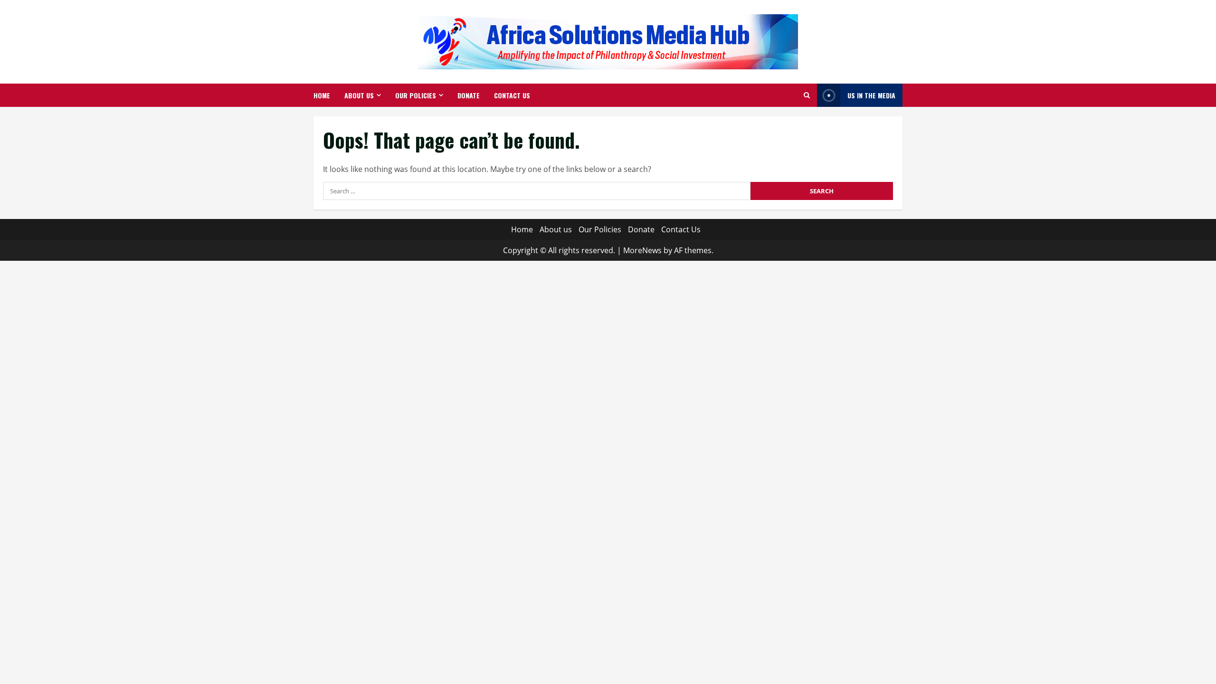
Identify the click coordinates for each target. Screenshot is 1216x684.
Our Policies (415, 95)
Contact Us (512, 95)
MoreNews (642, 250)
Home (322, 95)
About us (359, 95)
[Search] (807, 95)
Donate (468, 95)
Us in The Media (871, 95)
